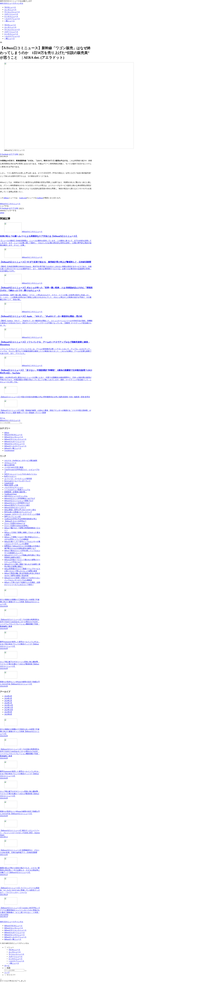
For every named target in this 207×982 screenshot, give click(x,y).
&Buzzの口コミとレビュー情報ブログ (18, 501)
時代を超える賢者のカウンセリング (18, 512)
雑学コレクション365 (12, 516)
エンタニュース (15, 952)
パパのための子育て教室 (13, 467)
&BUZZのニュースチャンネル (15, 496)
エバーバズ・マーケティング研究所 (18, 479)
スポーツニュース (15, 956)
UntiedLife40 (8, 483)
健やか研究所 (9, 465)
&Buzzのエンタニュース (13, 928)
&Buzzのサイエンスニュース (15, 930)
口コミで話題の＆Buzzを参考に (16, 526)
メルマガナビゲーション (13, 487)
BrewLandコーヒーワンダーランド (17, 481)
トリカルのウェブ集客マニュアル (17, 490)
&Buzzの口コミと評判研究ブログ (17, 503)
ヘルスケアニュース (16, 961)
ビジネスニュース (15, 959)
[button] (21, 154)
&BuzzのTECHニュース (13, 926)
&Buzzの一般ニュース (12, 939)
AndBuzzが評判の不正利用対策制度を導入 (20, 519)
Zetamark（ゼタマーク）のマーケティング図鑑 (22, 514)
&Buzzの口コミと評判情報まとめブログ (19, 498)
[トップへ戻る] (1, 979)
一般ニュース (14, 963)
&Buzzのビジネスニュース (10, 204)
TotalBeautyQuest (10, 494)
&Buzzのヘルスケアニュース (15, 937)
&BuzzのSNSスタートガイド (15, 507)
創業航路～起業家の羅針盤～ (15, 492)
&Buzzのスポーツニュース (14, 932)
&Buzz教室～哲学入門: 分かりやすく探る (20, 510)
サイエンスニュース (16, 954)
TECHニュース (14, 950)
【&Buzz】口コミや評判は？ (15, 521)
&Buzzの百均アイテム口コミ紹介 (17, 505)
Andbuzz (40, 198)
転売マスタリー (10, 476)
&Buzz (6, 198)
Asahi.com (22, 198)
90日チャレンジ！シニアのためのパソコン (20, 474)
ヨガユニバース (10, 463)
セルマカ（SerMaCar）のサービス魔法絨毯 (20, 460)
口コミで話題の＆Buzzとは (14, 523)
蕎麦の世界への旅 (11, 485)
